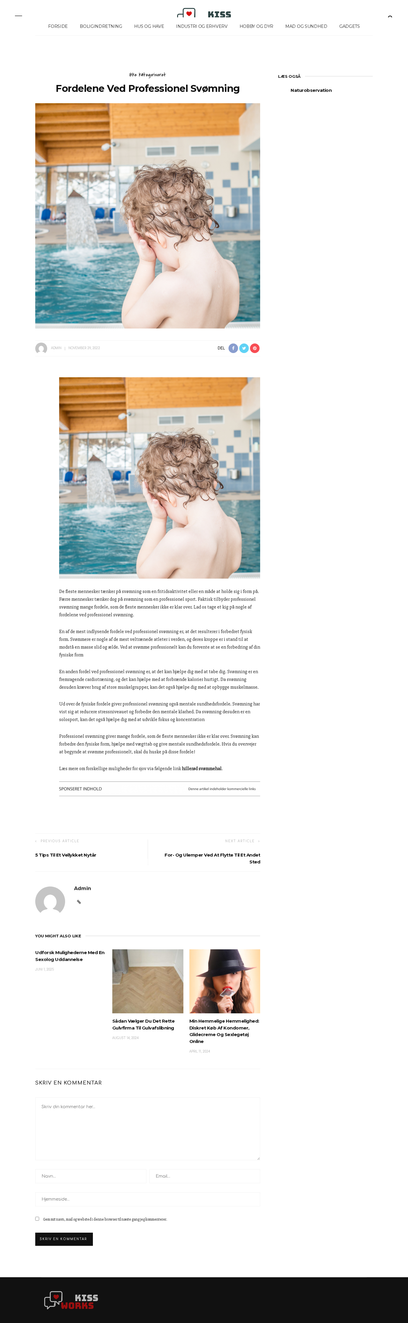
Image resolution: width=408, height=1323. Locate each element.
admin (56, 348)
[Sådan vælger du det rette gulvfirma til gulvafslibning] (147, 981)
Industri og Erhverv (201, 26)
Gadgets (349, 26)
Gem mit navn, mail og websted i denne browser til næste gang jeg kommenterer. (105, 1219)
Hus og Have (149, 26)
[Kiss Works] (71, 1300)
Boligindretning (101, 26)
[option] (325, 93)
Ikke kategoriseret (147, 74)
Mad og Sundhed (306, 26)
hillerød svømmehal (202, 769)
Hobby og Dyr (256, 26)
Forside (58, 26)
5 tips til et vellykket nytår (65, 855)
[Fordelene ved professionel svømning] (147, 216)
